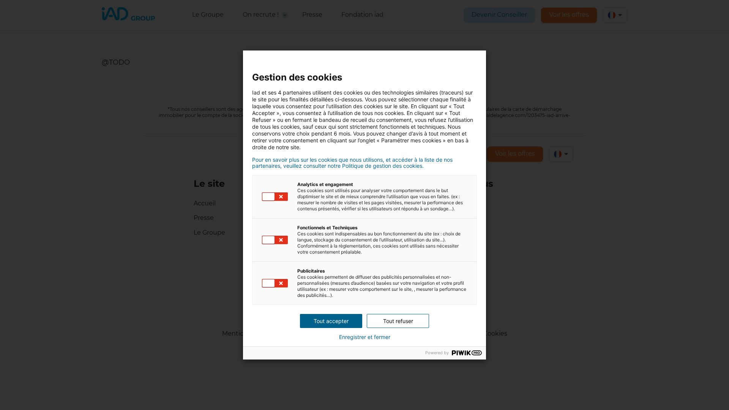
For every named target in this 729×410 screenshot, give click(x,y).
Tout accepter (331, 321)
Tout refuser (398, 321)
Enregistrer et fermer (364, 337)
